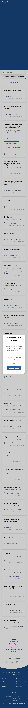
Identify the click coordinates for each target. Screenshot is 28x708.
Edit (14, 364)
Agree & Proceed (14, 368)
